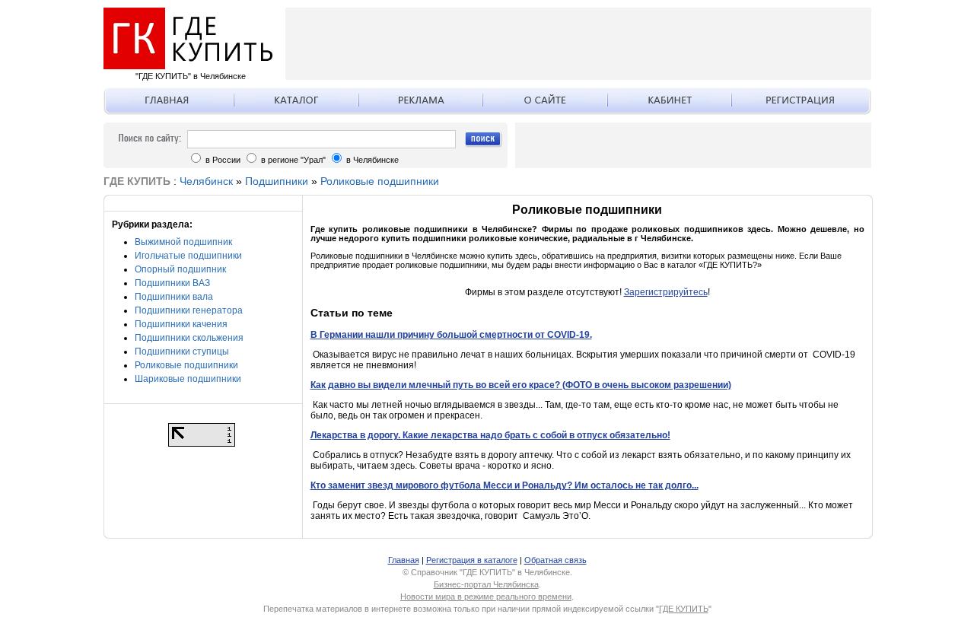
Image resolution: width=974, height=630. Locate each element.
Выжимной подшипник (183, 242)
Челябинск (206, 181)
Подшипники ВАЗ (172, 283)
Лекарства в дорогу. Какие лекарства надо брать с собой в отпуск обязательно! (490, 435)
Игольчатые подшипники (188, 255)
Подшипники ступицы (182, 351)
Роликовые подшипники (379, 181)
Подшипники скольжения (189, 337)
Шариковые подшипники (188, 379)
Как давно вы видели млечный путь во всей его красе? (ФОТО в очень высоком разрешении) (520, 385)
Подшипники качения (181, 324)
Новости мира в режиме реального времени (485, 596)
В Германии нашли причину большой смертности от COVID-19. (451, 334)
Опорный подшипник (180, 269)
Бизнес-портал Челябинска (486, 584)
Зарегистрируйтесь (666, 292)
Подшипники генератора (189, 310)
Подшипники (276, 181)
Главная (403, 560)
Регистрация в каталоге (471, 560)
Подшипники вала (174, 296)
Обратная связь (555, 560)
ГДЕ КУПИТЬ (683, 608)
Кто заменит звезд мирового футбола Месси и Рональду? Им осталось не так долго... (504, 485)
